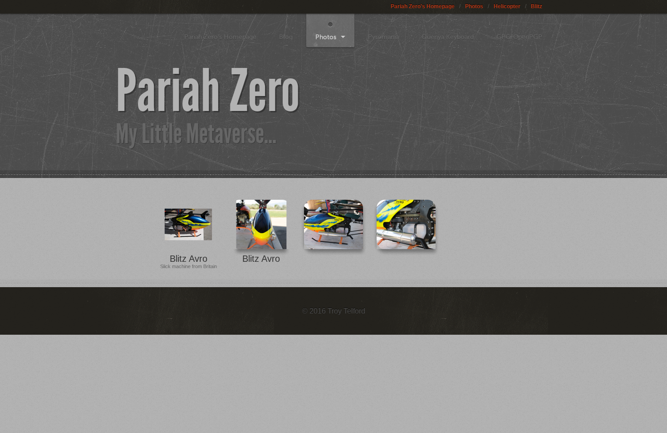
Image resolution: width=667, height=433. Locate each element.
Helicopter (507, 6)
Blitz (536, 6)
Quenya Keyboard (448, 37)
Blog (286, 37)
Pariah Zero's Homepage (423, 6)
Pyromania (383, 37)
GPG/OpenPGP (519, 37)
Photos (474, 6)
